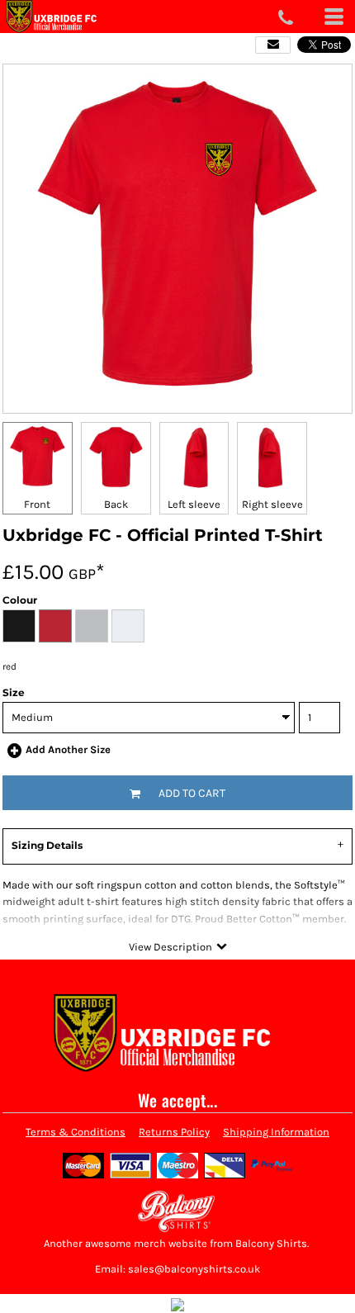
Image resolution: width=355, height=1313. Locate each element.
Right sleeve (272, 504)
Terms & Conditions (75, 1132)
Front (37, 504)
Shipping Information (276, 1132)
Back (116, 504)
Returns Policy (174, 1132)
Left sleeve (194, 504)
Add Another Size (68, 749)
